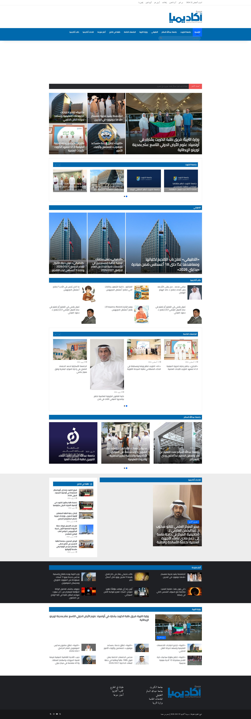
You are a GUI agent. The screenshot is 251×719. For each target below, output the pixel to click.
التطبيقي (154, 32)
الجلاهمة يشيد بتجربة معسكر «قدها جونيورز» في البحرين (107, 117)
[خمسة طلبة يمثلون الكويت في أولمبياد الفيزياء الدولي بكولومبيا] (86, 505)
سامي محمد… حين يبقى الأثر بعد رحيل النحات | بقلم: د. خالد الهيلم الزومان (171, 289)
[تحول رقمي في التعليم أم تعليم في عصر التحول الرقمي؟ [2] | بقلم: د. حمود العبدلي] (88, 314)
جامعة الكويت (185, 32)
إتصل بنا (141, 2)
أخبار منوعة (101, 32)
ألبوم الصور (149, 2)
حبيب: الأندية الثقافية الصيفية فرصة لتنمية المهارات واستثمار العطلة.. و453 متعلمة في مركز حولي (64, 660)
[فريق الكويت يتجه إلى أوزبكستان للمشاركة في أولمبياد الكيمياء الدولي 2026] (86, 492)
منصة (162, 714)
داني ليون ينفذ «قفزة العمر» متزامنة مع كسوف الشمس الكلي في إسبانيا (171, 592)
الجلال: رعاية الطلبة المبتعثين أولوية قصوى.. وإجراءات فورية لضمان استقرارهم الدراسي (65, 516)
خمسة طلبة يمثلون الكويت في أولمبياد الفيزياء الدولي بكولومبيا (65, 504)
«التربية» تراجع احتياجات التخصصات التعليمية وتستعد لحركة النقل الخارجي (166, 86)
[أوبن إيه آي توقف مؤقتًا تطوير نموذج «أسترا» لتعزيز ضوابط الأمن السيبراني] (141, 592)
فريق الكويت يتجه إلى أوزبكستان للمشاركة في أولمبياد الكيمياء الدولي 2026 (65, 492)
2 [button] (124, 196)
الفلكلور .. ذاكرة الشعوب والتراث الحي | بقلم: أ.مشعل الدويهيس (118, 288)
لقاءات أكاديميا (88, 32)
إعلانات (164, 2)
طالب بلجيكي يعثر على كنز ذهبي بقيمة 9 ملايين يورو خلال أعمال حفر (118, 577)
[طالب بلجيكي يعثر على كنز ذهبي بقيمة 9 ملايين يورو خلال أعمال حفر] (141, 577)
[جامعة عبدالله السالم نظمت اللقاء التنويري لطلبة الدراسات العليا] (73, 443)
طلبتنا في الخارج (114, 32)
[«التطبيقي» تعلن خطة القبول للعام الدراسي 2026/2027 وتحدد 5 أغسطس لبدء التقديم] (68, 243)
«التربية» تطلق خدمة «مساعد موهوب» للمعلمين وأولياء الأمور (107, 147)
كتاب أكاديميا (74, 32)
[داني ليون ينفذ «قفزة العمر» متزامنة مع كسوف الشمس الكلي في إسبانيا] (194, 591)
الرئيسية (197, 32)
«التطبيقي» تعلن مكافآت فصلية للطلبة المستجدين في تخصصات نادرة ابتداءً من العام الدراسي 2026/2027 (107, 265)
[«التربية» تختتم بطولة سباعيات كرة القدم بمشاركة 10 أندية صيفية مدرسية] (194, 660)
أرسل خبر (157, 2)
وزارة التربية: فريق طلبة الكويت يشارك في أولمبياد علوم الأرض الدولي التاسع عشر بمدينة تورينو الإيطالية (165, 144)
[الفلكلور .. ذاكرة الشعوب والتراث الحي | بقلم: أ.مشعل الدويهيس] (141, 292)
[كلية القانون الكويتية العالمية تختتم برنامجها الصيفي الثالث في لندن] (107, 364)
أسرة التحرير (172, 2)
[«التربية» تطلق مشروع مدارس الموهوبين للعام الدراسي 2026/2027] (88, 647)
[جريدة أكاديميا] (185, 17)
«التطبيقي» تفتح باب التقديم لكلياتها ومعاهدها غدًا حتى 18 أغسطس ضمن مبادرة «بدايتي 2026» (165, 264)
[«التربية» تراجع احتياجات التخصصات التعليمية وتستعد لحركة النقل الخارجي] (68, 108)
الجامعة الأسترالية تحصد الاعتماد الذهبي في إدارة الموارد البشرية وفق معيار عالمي (71, 369)
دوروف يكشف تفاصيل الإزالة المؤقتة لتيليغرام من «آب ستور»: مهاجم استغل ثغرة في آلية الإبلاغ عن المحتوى (65, 593)
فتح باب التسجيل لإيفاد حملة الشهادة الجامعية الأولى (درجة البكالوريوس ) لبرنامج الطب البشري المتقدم (66, 530)
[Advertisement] (125, 60)
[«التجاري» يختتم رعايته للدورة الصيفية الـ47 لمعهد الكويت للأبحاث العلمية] (68, 139)
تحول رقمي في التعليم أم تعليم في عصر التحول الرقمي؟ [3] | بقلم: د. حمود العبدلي (170, 310)
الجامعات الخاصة (130, 32)
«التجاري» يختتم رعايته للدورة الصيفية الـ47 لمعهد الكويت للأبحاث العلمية (69, 147)
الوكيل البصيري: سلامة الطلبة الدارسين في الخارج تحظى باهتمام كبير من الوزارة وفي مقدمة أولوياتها (66, 545)
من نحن (181, 2)
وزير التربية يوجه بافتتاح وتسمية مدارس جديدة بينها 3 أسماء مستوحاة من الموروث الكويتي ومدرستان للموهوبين (66, 578)
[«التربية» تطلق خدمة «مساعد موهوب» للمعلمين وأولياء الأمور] (106, 139)
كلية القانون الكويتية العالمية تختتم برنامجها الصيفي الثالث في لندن (109, 397)
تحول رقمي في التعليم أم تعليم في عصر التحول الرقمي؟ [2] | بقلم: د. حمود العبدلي (64, 310)
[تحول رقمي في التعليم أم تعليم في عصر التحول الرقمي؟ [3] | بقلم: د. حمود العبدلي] (194, 314)
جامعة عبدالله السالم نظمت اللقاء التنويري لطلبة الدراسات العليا (77, 457)
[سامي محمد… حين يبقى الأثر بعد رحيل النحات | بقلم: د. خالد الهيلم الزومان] (194, 292)
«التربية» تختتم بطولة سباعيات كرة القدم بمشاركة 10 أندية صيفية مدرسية (171, 660)
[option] (125, 123)
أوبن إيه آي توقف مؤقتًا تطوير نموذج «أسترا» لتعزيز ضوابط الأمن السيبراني (118, 592)
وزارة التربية (143, 32)
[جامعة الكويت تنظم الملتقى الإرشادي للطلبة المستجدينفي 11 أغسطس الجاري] (144, 181)
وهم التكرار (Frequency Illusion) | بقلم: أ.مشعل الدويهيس (118, 308)
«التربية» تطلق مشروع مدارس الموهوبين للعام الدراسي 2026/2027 (66, 648)
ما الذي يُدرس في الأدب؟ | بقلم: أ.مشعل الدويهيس (66, 288)
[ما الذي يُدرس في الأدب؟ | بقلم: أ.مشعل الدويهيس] (88, 293)
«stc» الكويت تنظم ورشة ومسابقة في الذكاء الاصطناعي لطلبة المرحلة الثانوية (144, 367)
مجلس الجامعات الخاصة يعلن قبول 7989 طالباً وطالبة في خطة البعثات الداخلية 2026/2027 (118, 660)
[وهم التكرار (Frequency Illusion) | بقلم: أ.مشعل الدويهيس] (141, 314)
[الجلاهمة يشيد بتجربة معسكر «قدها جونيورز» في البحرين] (106, 108)
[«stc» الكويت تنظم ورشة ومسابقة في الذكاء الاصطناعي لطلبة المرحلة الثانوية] (144, 349)
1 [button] (126, 196)
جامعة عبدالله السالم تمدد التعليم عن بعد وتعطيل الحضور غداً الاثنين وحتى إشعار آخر (179, 455)
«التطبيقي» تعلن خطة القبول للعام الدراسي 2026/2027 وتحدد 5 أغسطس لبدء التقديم (68, 266)
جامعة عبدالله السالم (169, 32)
